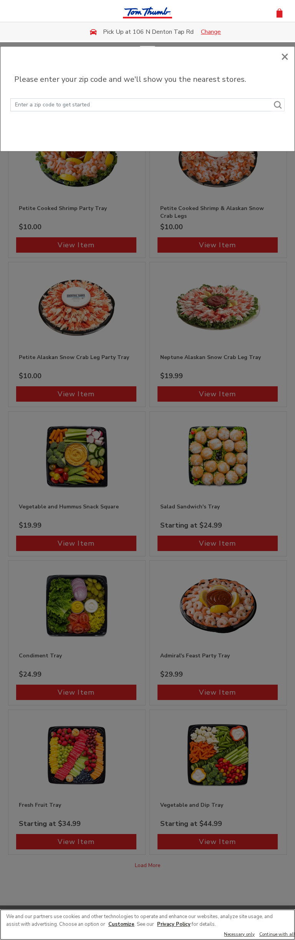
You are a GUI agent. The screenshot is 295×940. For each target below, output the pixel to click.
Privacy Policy (174, 924)
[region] (147, 924)
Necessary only (239, 934)
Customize (121, 924)
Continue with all (277, 934)
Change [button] (211, 32)
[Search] (278, 104)
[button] (279, 12)
